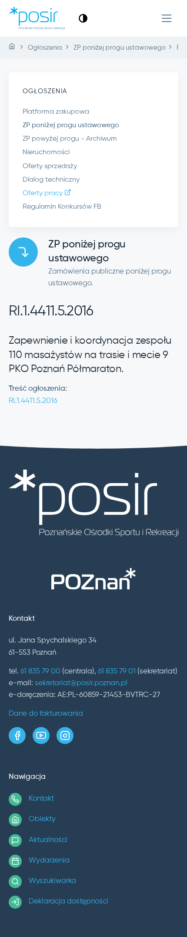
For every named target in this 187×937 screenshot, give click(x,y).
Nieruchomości (46, 152)
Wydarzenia (49, 860)
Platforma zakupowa (56, 111)
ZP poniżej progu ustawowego (71, 125)
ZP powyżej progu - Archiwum (70, 138)
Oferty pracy (43, 193)
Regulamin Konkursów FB (62, 206)
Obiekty (42, 819)
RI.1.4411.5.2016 (33, 401)
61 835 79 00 (40, 671)
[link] (83, 18)
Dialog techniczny (51, 179)
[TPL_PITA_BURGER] (167, 18)
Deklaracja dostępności (68, 901)
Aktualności (48, 840)
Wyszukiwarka (52, 881)
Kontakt (41, 798)
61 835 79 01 (117, 671)
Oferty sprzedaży (50, 166)
